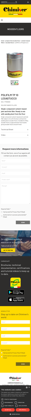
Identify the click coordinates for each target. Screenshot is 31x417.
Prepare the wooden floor (12, 40)
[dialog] (15, 401)
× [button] (29, 387)
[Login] (28, 2)
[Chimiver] (15, 11)
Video (3, 135)
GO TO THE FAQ (8, 250)
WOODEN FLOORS (10, 42)
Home (2, 40)
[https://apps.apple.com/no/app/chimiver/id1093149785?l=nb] (16, 299)
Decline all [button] (22, 409)
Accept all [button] (8, 410)
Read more (22, 396)
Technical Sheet (7, 129)
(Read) (23, 212)
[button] (15, 414)
